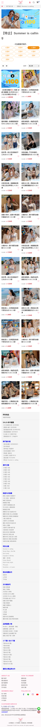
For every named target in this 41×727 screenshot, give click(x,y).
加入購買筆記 (18, 94)
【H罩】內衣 (6, 483)
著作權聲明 (4, 683)
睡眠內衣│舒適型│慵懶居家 (10, 516)
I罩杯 (33, 55)
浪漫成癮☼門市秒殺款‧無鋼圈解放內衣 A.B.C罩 (30, 153)
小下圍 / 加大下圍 (9, 641)
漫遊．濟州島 (6, 558)
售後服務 (23, 680)
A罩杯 (7, 47)
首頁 (2, 6)
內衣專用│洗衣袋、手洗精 (10, 631)
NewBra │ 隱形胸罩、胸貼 (10, 626)
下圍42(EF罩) (6, 652)
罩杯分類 (6, 465)
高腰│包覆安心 (7, 605)
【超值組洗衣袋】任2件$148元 (11, 429)
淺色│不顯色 (6, 589)
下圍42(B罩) (6, 648)
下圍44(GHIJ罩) (7, 661)
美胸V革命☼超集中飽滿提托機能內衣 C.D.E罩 (10, 216)
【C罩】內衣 (6, 472)
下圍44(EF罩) (6, 659)
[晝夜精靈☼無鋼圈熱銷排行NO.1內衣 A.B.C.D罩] (10, 110)
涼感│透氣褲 (6, 587)
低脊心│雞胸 (6, 525)
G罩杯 (7, 55)
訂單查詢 (3, 698)
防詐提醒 (23, 683)
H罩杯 (20, 55)
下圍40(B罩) (6, 645)
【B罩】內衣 (6, 470)
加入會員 (3, 693)
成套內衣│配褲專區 (8, 616)
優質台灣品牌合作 (9, 669)
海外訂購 (23, 687)
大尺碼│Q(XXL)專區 (8, 594)
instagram (32, 694)
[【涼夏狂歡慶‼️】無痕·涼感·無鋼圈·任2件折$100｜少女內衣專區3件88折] (10, 79)
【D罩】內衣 (6, 474)
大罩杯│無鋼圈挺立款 (9, 505)
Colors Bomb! (7, 560)
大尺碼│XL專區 (7, 591)
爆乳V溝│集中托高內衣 (9, 523)
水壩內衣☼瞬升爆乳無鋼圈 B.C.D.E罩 (29, 216)
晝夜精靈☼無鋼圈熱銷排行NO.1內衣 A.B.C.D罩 (9, 123)
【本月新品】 (6, 446)
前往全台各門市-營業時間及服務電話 (15, 715)
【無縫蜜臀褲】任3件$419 (10, 432)
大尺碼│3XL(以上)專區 (9, 596)
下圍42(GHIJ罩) (7, 654)
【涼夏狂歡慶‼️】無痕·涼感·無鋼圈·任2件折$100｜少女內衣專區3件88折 (10, 92)
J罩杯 (7, 59)
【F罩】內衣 (6, 479)
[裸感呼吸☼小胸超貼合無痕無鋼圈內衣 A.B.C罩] (10, 390)
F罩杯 (33, 51)
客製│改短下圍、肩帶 (9, 635)
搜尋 (34, 2)
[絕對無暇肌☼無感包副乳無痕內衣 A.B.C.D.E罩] (30, 110)
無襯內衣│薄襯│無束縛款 (10, 539)
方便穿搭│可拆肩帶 (8, 530)
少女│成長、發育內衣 (9, 498)
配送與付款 (24, 685)
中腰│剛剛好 (6, 603)
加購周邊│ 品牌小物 (8, 629)
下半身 (5, 579)
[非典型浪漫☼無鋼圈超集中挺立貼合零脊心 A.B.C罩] (10, 172)
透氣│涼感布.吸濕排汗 (9, 496)
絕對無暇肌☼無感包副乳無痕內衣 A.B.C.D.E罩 (29, 123)
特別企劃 (6, 546)
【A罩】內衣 (6, 467)
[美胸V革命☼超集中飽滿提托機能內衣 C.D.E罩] (10, 204)
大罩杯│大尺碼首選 (8, 521)
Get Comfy (6, 553)
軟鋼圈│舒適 (6, 509)
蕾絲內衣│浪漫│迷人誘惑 (10, 536)
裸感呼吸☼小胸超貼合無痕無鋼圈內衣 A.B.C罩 (9, 402)
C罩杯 (33, 47)
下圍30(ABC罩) (7, 643)
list (6, 65)
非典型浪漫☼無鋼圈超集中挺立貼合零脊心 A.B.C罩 (10, 185)
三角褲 (5, 612)
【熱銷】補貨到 (7, 453)
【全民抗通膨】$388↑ (9, 451)
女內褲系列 (7, 584)
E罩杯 (20, 51)
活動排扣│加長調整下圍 (9, 633)
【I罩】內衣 (6, 486)
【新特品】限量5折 (8, 448)
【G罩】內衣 (6, 481)
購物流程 (23, 678)
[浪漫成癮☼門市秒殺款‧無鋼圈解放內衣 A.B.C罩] (30, 141)
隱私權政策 (4, 680)
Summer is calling (8, 549)
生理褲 (5, 614)
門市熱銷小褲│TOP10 (9, 598)
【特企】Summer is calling (10, 460)
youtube (37, 694)
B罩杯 (20, 47)
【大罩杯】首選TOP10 (9, 455)
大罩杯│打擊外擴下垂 (9, 527)
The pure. (5, 565)
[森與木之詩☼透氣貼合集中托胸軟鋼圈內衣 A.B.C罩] (30, 172)
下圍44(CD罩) (7, 657)
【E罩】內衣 (6, 477)
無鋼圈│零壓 (6, 502)
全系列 (5, 575)
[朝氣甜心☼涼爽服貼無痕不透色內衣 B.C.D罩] (30, 79)
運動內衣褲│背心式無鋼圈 (10, 514)
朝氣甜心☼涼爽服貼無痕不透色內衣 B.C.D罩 (29, 91)
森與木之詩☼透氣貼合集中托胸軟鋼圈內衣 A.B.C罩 (30, 185)
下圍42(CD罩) (7, 650)
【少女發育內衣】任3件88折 (11, 425)
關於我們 (3, 678)
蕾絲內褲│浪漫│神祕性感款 (10, 619)
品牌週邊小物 (7, 624)
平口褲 (5, 609)
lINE (28, 694)
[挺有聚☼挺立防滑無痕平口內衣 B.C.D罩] (10, 141)
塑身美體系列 (7, 572)
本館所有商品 (6, 417)
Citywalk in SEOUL (8, 555)
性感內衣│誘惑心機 (8, 534)
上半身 (5, 577)
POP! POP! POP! (8, 562)
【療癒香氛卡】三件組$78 (10, 436)
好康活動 (3, 696)
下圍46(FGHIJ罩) (8, 663)
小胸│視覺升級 (7, 518)
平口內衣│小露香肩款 (9, 507)
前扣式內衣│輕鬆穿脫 (9, 532)
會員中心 (30, 2)
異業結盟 (3, 685)
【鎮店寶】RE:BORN (9, 457)
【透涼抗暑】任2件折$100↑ (10, 444)
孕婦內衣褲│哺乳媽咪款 (9, 541)
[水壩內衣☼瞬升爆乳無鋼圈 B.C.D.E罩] (30, 204)
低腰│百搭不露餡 (7, 600)
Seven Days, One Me (9, 551)
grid (3, 65)
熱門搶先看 (9, 6)
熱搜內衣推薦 (7, 493)
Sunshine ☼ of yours (9, 567)
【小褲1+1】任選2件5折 (9, 434)
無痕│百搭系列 (7, 500)
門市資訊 (3, 687)
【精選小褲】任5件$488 (9, 427)
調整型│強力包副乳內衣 (9, 511)
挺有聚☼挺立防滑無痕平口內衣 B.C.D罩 (9, 153)
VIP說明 (3, 700)
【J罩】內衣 (6, 488)
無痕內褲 (5, 607)
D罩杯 (7, 51)
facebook (23, 694)
